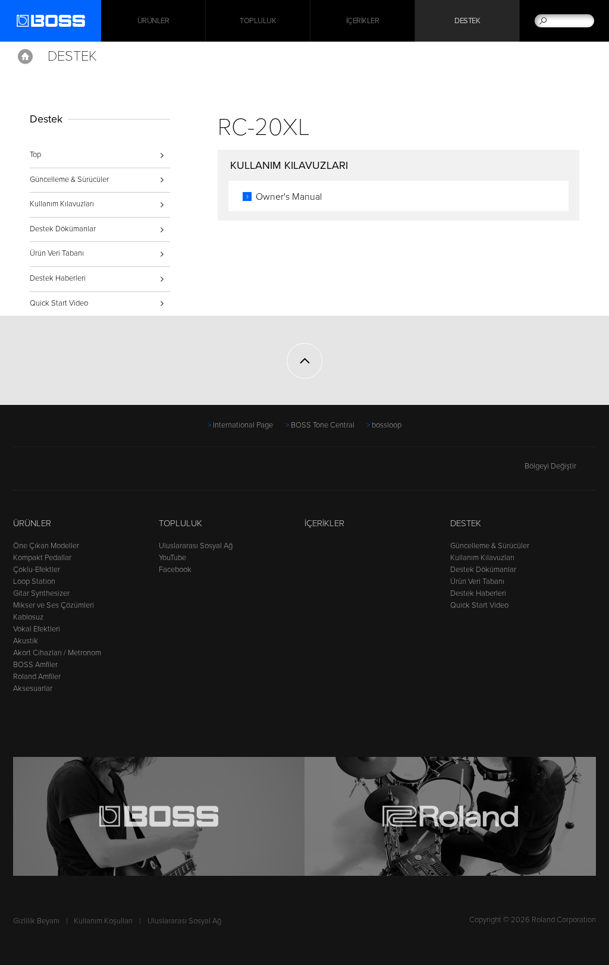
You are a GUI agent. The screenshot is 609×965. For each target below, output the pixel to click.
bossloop (386, 425)
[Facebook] (20, 472)
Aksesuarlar (32, 688)
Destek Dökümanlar (63, 229)
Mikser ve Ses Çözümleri (53, 605)
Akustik (25, 641)
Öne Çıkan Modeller (46, 546)
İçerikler (362, 21)
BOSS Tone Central (322, 425)
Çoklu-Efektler (36, 569)
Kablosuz (28, 617)
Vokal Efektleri (36, 629)
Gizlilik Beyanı (36, 921)
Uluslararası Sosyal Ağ (196, 546)
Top (35, 154)
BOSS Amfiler (35, 664)
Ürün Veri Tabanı (57, 253)
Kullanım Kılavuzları (62, 204)
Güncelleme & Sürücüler (69, 179)
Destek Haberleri (58, 278)
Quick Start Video (59, 303)
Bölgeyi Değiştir (550, 466)
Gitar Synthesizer (41, 593)
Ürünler (32, 523)
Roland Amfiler (37, 676)
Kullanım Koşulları (103, 921)
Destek (467, 21)
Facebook (175, 569)
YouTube (172, 557)
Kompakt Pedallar (42, 557)
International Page (243, 425)
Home (25, 56)
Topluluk (258, 21)
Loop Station (34, 581)
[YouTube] (43, 472)
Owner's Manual (289, 197)
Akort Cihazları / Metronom (57, 653)
